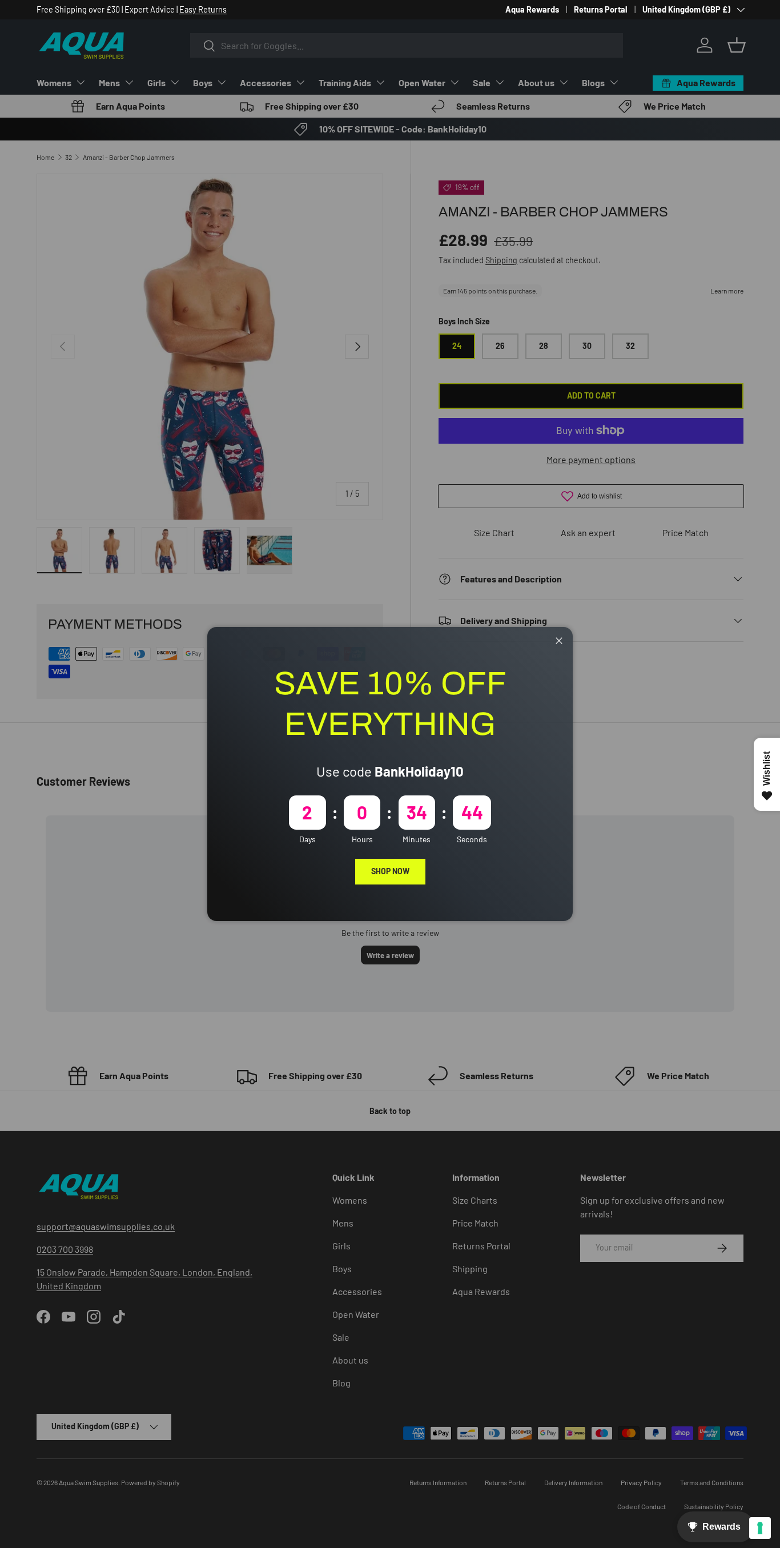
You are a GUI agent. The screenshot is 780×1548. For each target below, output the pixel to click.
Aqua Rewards (532, 9)
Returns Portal (601, 9)
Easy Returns (203, 9)
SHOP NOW (390, 871)
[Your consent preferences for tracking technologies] (760, 1528)
